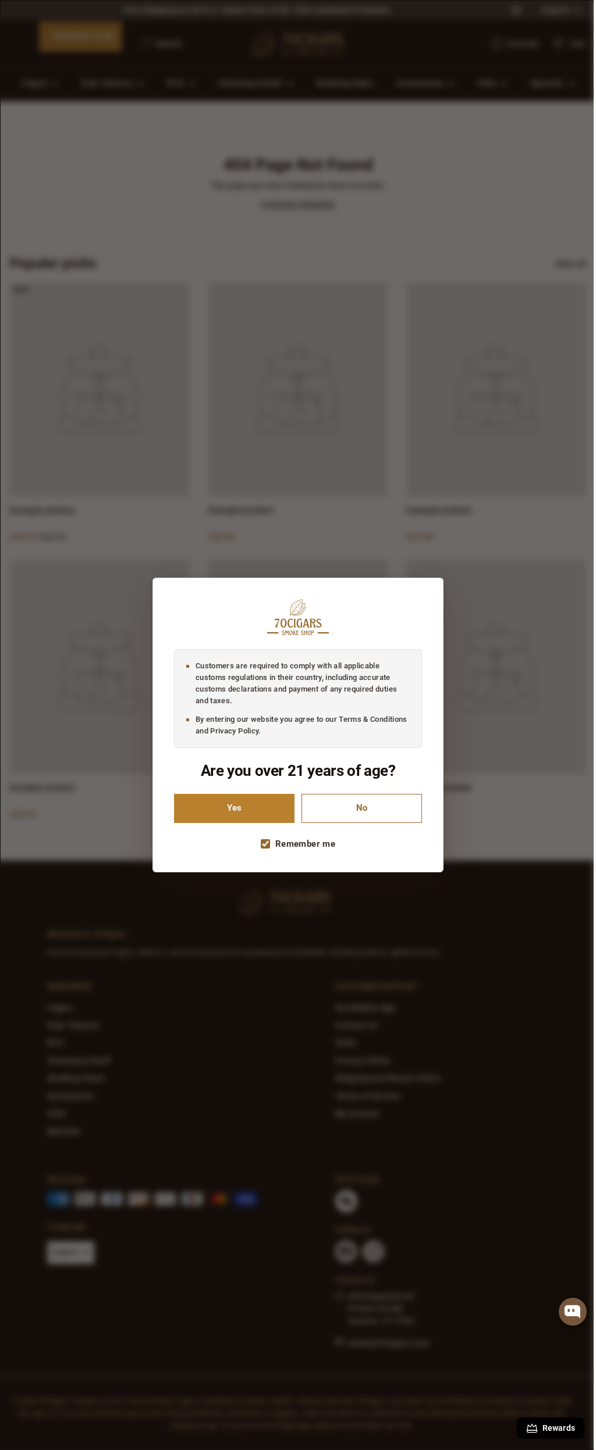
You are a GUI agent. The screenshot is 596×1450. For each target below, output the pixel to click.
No (357, 808)
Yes (230, 808)
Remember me (301, 844)
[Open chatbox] (573, 1312)
